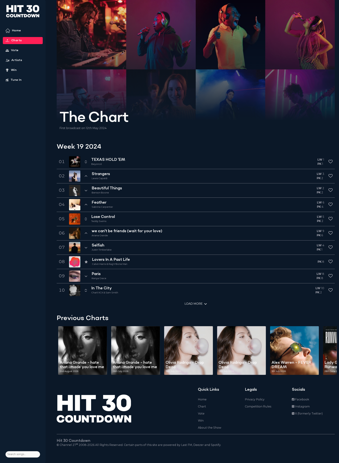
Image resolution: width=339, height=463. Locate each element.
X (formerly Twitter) (308, 413)
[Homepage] (122, 408)
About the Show (209, 427)
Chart (202, 406)
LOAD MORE (194, 303)
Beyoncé (96, 164)
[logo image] (23, 12)
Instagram (302, 406)
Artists (16, 60)
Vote (201, 413)
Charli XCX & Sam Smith (104, 292)
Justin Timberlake (102, 249)
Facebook (301, 399)
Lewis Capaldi (99, 178)
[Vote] (330, 161)
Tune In (16, 80)
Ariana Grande (100, 235)
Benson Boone (100, 192)
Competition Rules (258, 406)
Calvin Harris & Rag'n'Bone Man (109, 264)
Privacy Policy (254, 399)
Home (202, 399)
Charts (16, 40)
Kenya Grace (99, 278)
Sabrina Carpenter (102, 206)
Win (201, 420)
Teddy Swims (98, 221)
